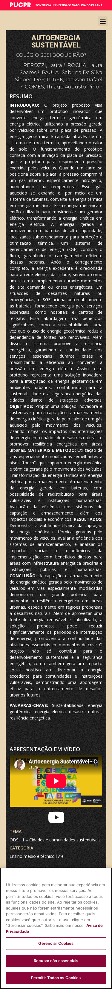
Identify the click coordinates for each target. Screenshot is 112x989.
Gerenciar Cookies (55, 943)
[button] (103, 21)
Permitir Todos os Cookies (56, 977)
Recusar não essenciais (56, 960)
